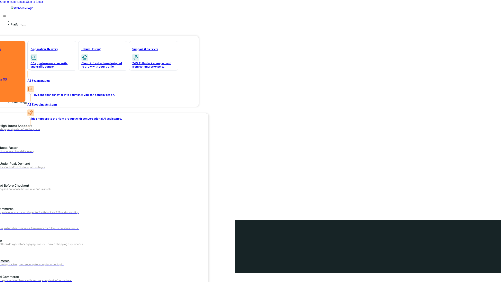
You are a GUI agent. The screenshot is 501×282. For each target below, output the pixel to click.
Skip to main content (12, 1)
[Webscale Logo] (22, 8)
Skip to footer (34, 1)
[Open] (4, 16)
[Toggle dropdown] (23, 25)
